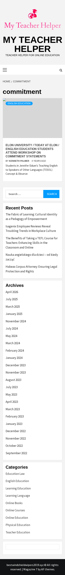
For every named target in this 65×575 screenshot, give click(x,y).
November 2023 (16, 372)
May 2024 (11, 336)
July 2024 (12, 328)
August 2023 (13, 380)
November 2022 (16, 438)
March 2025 (13, 307)
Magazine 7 (30, 569)
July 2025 (12, 299)
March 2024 (13, 343)
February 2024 (15, 351)
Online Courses (15, 510)
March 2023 (13, 409)
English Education (19, 103)
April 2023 (12, 402)
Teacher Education (18, 532)
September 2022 (16, 453)
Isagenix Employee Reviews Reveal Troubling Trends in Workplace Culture (31, 228)
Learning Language (18, 496)
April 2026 (12, 292)
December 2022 (16, 431)
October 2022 (14, 446)
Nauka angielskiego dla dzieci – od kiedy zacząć (32, 257)
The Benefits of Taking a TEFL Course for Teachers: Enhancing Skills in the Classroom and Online (32, 242)
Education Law (15, 474)
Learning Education (18, 488)
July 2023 (12, 387)
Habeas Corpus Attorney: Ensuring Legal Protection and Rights (31, 269)
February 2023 (15, 416)
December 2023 (16, 365)
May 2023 (11, 394)
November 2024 (16, 321)
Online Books (14, 503)
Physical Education (18, 525)
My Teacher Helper (32, 44)
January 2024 (14, 358)
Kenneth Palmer (19, 161)
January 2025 (14, 314)
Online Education (17, 518)
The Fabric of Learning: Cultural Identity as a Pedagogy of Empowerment (31, 216)
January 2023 (14, 424)
